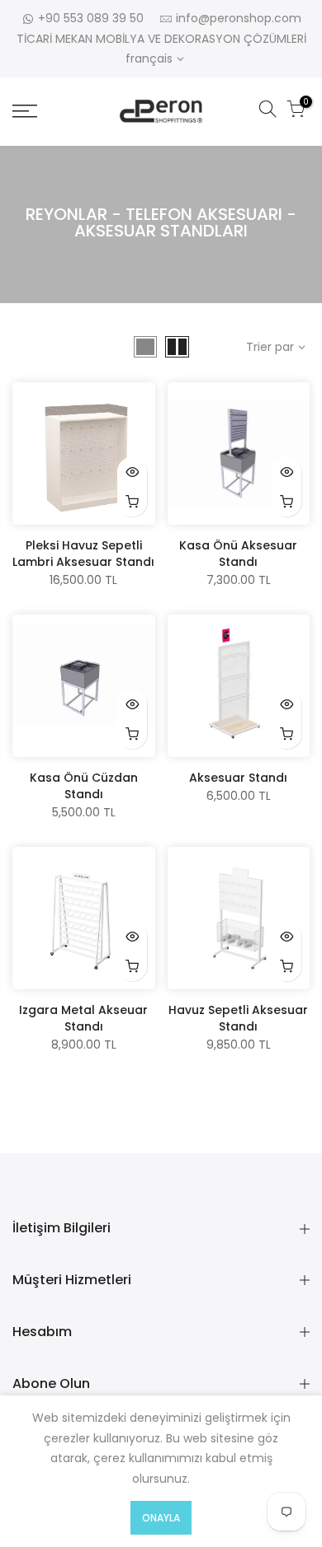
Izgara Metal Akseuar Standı (83, 1018)
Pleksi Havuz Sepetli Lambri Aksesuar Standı (83, 553)
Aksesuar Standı (238, 777)
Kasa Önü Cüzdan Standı (84, 785)
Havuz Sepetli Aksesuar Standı (238, 1018)
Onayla (161, 1518)
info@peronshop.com (238, 18)
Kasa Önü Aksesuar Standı (238, 553)
